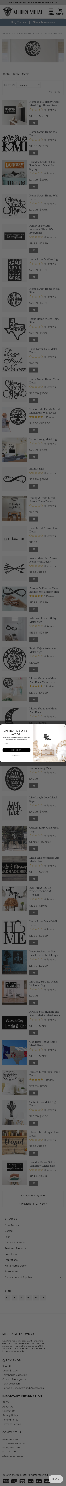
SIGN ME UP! (16, 750)
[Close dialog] (64, 726)
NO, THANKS (16, 755)
